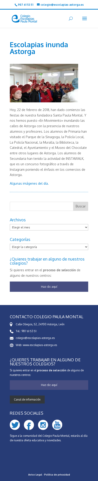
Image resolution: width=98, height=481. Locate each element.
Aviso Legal (35, 474)
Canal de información (27, 399)
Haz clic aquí (49, 286)
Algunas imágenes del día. (29, 183)
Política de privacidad (57, 474)
